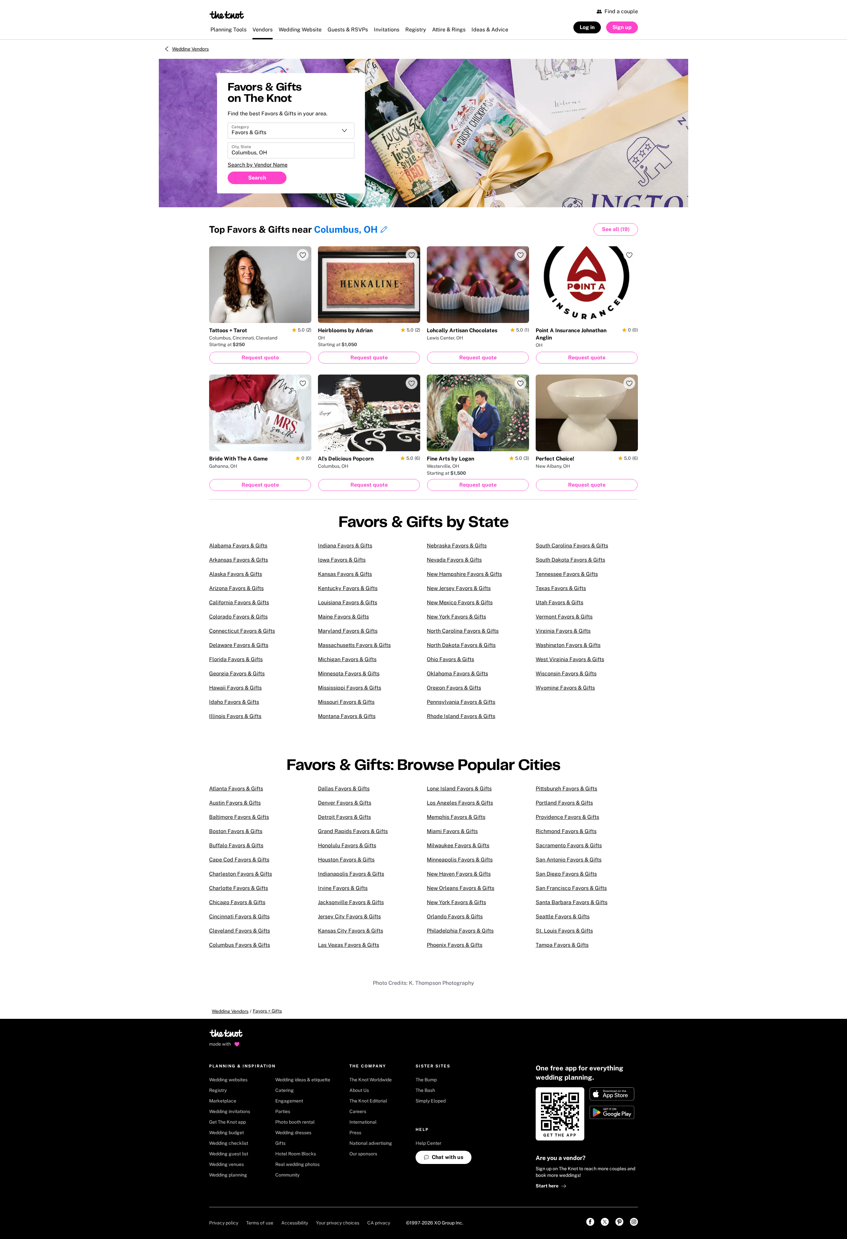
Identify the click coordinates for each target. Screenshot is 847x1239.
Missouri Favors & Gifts (346, 702)
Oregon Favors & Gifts (454, 688)
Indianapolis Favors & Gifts (351, 874)
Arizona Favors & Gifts (236, 588)
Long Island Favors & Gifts (459, 788)
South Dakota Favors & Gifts (570, 560)
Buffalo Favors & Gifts (236, 845)
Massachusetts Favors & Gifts (354, 645)
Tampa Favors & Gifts (562, 945)
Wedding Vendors (190, 49)
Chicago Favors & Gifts (237, 902)
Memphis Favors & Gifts (456, 817)
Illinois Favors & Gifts (235, 716)
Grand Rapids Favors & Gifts (353, 831)
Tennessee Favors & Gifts (567, 574)
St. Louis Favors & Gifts (564, 931)
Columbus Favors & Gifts (239, 945)
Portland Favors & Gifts (564, 803)
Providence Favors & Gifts (567, 817)
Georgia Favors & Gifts (237, 673)
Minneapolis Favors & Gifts (460, 860)
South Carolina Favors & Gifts (572, 545)
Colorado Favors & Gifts (238, 617)
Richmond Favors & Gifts (566, 831)
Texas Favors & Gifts (561, 588)
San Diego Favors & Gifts (566, 874)
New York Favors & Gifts (456, 617)
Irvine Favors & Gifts (343, 888)
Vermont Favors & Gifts (564, 617)
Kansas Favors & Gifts (345, 574)
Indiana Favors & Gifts (345, 545)
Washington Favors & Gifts (568, 645)
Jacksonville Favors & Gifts (351, 902)
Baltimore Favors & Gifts (239, 817)
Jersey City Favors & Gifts (349, 916)
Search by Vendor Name (258, 165)
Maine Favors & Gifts (343, 617)
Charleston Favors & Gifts (240, 874)
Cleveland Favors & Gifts (239, 931)
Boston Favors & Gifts (235, 831)
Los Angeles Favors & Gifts (460, 803)
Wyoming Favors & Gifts (565, 688)
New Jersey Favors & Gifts (459, 588)
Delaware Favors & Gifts (238, 645)
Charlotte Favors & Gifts (238, 888)
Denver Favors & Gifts (344, 803)
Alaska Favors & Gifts (235, 574)
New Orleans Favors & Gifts (460, 888)
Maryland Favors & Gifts (348, 631)
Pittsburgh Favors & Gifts (566, 788)
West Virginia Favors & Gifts (570, 659)
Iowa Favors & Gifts (342, 560)
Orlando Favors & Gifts (455, 916)
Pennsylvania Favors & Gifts (461, 702)
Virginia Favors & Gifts (563, 631)
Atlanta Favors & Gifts (236, 788)
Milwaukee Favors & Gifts (458, 845)
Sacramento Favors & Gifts (569, 845)
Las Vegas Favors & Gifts (348, 945)
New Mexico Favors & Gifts (460, 602)
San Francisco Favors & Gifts (571, 888)
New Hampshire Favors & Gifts (464, 574)
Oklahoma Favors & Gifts (457, 673)
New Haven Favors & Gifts (459, 874)
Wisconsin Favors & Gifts (566, 673)
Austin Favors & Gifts (235, 803)
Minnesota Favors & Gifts (348, 673)
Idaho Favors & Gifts (234, 702)
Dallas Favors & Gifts (344, 788)
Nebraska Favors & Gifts (457, 545)
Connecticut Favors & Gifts (242, 631)
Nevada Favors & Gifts (454, 560)
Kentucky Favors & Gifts (348, 588)
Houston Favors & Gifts (346, 860)
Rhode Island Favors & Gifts (461, 716)
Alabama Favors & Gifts (238, 545)
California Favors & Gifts (239, 602)
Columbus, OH (346, 229)
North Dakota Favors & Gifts (461, 645)
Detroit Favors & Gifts (344, 817)
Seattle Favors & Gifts (563, 916)
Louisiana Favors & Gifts (347, 602)
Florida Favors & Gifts (236, 659)
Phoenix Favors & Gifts (454, 945)
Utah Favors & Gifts (559, 602)
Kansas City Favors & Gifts (350, 931)
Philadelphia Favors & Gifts (460, 931)
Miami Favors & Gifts (452, 831)
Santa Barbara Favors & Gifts (571, 902)
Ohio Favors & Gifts (450, 659)
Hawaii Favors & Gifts (235, 688)
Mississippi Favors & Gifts (349, 688)
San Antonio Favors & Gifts (569, 860)
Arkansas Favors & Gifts (238, 560)
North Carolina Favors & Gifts (463, 631)
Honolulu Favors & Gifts (347, 845)
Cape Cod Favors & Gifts (239, 860)
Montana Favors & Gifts (347, 716)
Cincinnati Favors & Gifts (239, 916)
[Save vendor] (303, 255)
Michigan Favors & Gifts (347, 659)
